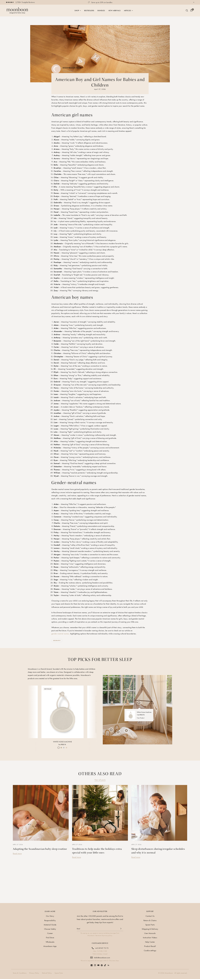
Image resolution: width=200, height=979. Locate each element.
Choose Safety (50, 929)
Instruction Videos (150, 937)
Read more (17, 853)
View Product (140, 718)
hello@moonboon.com (102, 957)
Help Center (150, 942)
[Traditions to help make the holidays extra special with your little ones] (100, 813)
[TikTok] (105, 964)
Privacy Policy (34, 973)
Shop (77, 10)
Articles (127, 10)
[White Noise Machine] (62, 712)
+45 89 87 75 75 (101, 948)
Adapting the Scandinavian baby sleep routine (40, 849)
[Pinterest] (102, 964)
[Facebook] (92, 964)
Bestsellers (89, 10)
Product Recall (150, 946)
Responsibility (50, 920)
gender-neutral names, (60, 633)
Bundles (101, 10)
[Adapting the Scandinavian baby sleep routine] (41, 813)
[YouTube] (98, 964)
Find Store (50, 937)
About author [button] (67, 71)
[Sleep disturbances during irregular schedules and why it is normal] (159, 813)
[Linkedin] (108, 964)
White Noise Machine (62, 742)
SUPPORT (150, 911)
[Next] (93, 711)
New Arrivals (114, 10)
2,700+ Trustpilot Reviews (25, 2)
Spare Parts (150, 924)
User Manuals (150, 933)
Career (50, 933)
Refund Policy (47, 973)
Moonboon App (49, 946)
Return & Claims (150, 920)
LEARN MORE (50, 911)
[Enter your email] (121, 928)
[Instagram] (95, 964)
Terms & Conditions (19, 973)
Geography (57, 640)
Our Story (50, 916)
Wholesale (50, 942)
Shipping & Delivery (150, 929)
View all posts (100, 780)
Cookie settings (150, 950)
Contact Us (150, 916)
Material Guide (50, 924)
